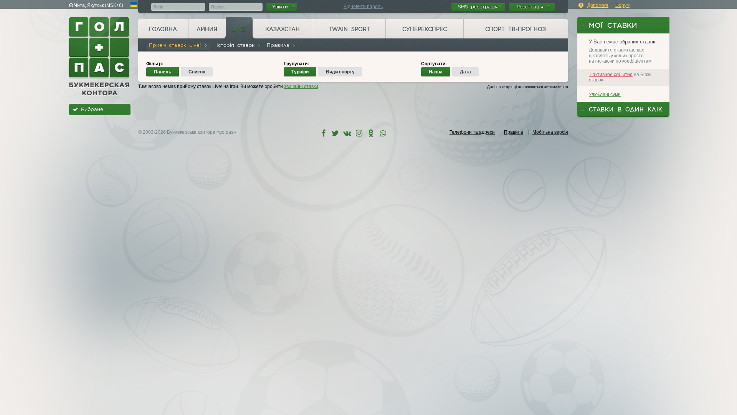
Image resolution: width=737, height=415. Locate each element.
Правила (279, 45)
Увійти (281, 7)
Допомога (597, 5)
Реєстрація (531, 7)
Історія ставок (237, 45)
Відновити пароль (363, 6)
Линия (207, 29)
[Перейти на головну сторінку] (100, 56)
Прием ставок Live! (176, 45)
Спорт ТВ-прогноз (515, 29)
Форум (622, 5)
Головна (163, 29)
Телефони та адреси (472, 132)
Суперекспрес (424, 29)
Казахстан (282, 29)
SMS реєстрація (477, 7)
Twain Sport (349, 29)
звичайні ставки (301, 86)
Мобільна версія (550, 132)
